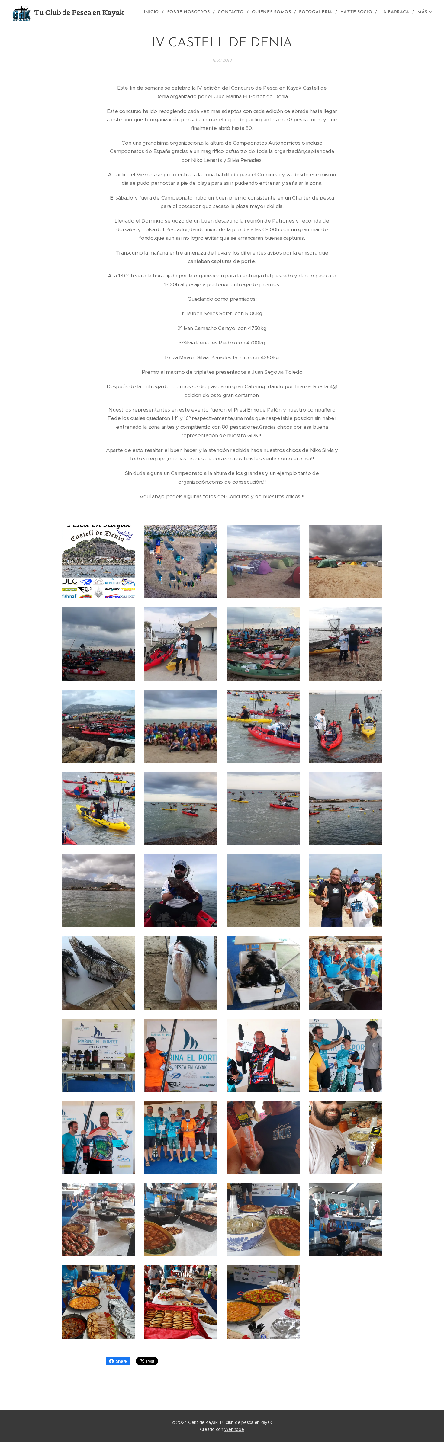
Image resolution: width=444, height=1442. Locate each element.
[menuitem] (153, 12)
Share (121, 1361)
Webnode (234, 1429)
